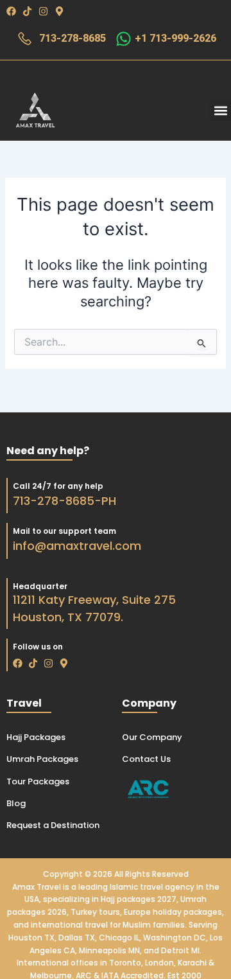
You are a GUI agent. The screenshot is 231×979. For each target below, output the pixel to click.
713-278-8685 (72, 38)
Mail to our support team (64, 530)
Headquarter (40, 586)
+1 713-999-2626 (175, 38)
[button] (220, 110)
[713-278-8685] (25, 39)
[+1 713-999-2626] (124, 39)
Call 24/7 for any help (58, 486)
